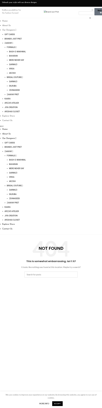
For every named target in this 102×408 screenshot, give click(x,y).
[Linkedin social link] (94, 3)
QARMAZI (13, 64)
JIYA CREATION (11, 107)
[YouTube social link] (89, 3)
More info (44, 403)
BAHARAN (13, 56)
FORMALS (11, 47)
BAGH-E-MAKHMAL (17, 52)
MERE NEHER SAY (16, 60)
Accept (57, 404)
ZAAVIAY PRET (13, 94)
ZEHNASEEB (14, 90)
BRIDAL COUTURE (14, 77)
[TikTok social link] (98, 3)
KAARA (7, 99)
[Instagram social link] (85, 3)
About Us (6, 26)
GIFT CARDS (10, 34)
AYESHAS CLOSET (12, 111)
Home (5, 21)
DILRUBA (12, 86)
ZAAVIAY (8, 43)
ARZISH (12, 73)
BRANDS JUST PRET (13, 39)
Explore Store (8, 116)
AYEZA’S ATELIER (12, 103)
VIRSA (11, 69)
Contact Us (7, 121)
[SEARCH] (74, 274)
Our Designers (8, 30)
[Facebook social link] (81, 3)
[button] (51, 126)
